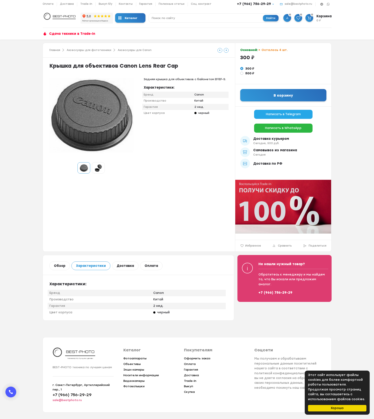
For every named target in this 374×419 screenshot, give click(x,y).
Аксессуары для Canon (135, 50)
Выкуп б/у (105, 3)
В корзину (283, 95)
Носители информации (141, 375)
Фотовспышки (134, 386)
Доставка (67, 3)
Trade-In (86, 3)
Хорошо (337, 408)
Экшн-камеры (133, 369)
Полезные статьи (171, 3)
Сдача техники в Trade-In (72, 34)
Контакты (126, 3)
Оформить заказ (197, 358)
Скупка (189, 392)
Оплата (48, 3)
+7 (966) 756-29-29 (254, 4)
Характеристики (91, 266)
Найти (270, 18)
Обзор (59, 266)
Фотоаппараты (135, 358)
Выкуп (188, 386)
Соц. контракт (201, 3)
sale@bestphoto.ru (298, 3)
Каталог (131, 18)
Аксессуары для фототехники (89, 50)
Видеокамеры (134, 380)
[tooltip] (220, 50)
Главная (54, 50)
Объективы (132, 364)
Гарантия (145, 3)
